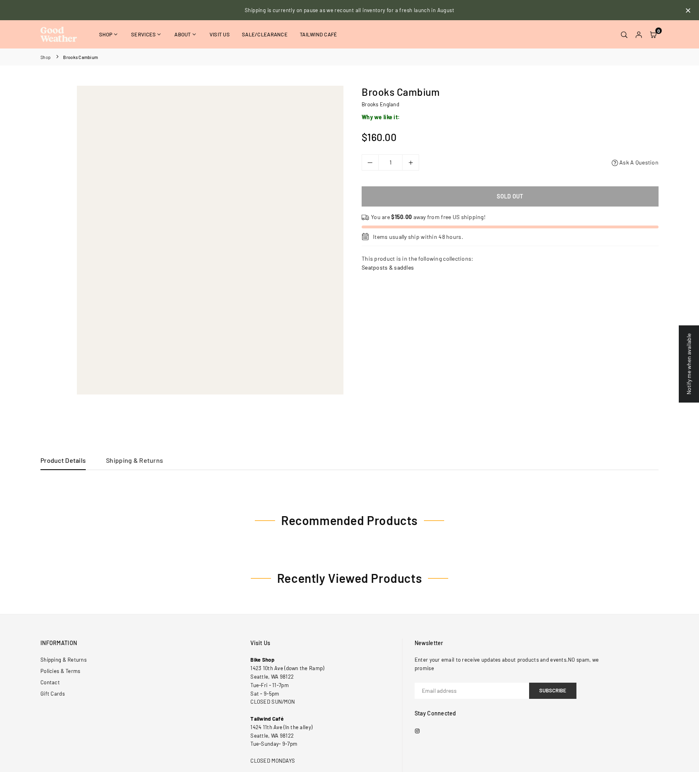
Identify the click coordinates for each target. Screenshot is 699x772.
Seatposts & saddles (388, 267)
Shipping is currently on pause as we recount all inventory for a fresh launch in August (349, 10)
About (182, 34)
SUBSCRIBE (552, 690)
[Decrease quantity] (370, 162)
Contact (50, 682)
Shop (105, 34)
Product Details (63, 460)
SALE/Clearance (265, 34)
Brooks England (380, 104)
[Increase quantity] (410, 162)
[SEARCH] (624, 34)
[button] (653, 34)
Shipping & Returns (134, 460)
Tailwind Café (318, 34)
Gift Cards (52, 693)
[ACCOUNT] (638, 34)
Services (143, 34)
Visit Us (220, 34)
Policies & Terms (60, 671)
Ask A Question (638, 162)
